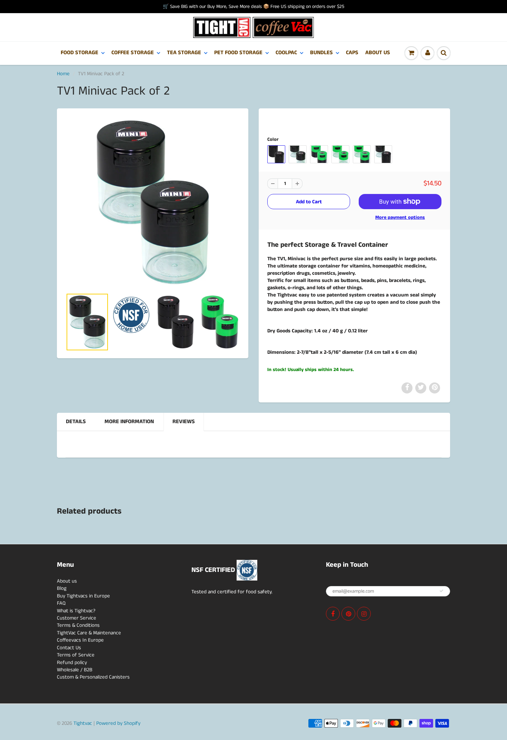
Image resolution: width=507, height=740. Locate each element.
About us (67, 581)
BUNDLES (321, 53)
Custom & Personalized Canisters (93, 677)
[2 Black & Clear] (153, 202)
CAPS (352, 53)
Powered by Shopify (118, 723)
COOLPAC (286, 53)
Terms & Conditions (78, 625)
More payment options (400, 217)
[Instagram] (364, 614)
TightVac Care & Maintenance (89, 632)
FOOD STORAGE (79, 53)
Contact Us (69, 647)
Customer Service (76, 618)
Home (63, 73)
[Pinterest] (348, 614)
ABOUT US (377, 53)
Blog (62, 588)
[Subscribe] (441, 590)
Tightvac (82, 723)
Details (76, 422)
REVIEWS (183, 422)
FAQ (61, 603)
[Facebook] (333, 614)
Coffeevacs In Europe (80, 640)
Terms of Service (76, 655)
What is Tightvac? (76, 610)
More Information (129, 422)
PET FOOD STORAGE (238, 53)
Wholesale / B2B (74, 669)
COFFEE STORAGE (132, 53)
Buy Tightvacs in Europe (83, 596)
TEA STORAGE (184, 53)
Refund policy (72, 662)
